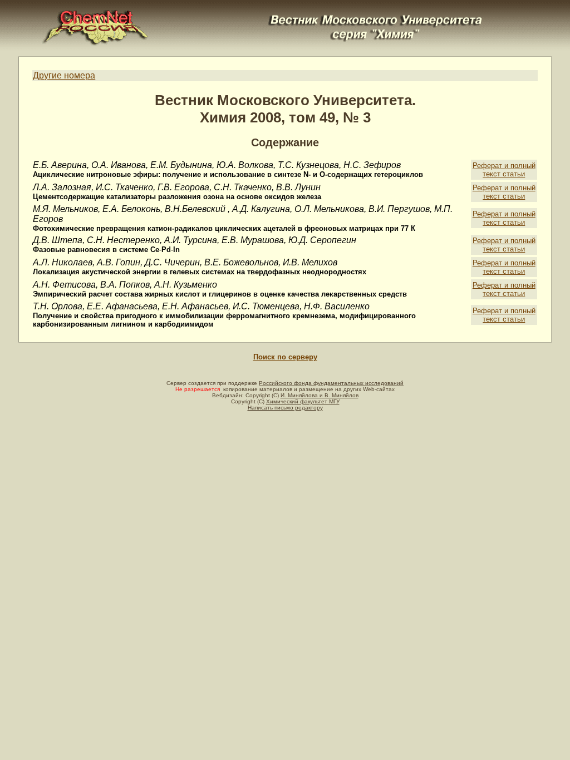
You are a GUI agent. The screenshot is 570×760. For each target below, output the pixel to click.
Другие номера (64, 75)
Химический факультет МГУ (303, 401)
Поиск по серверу (285, 357)
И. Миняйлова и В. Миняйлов (319, 395)
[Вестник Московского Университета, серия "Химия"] (375, 14)
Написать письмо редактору (285, 407)
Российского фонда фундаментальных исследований (331, 383)
